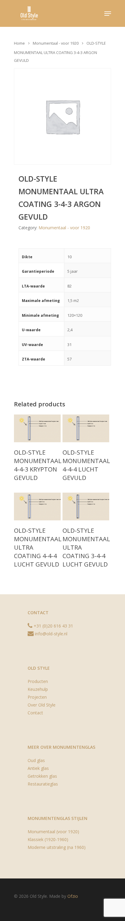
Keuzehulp (38, 689)
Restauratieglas (43, 784)
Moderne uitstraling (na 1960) (57, 847)
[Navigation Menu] (107, 14)
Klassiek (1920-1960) (48, 839)
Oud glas (36, 760)
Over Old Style (42, 705)
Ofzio (72, 896)
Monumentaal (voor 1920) (53, 831)
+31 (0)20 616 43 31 (52, 626)
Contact (35, 713)
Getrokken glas (42, 776)
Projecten (37, 697)
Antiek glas (38, 768)
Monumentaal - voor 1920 (56, 43)
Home (19, 43)
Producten (38, 681)
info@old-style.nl (50, 634)
